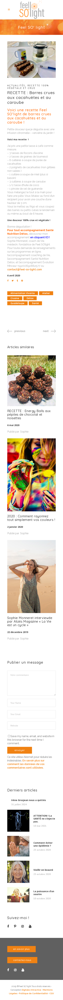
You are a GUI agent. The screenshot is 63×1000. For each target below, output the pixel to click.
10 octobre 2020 (42, 898)
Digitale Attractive (31, 990)
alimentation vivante (22, 293)
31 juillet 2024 (19, 804)
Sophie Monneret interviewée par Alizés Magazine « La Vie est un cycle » (29, 621)
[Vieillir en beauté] (18, 872)
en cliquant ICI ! (40, 237)
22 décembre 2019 (17, 632)
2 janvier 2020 (15, 526)
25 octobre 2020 (42, 849)
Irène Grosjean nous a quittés (28, 800)
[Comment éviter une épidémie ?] (18, 846)
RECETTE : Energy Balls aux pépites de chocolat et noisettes (29, 414)
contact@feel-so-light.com (24, 269)
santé (35, 303)
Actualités (16, 85)
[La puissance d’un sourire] (18, 894)
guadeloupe (17, 303)
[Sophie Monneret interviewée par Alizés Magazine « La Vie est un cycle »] (31, 576)
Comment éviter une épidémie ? (42, 844)
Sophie (24, 431)
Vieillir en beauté (43, 869)
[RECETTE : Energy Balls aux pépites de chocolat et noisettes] (31, 380)
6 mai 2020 (13, 425)
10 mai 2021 (39, 825)
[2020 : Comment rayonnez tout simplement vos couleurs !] (31, 474)
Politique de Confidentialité (33, 993)
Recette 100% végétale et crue (28, 87)
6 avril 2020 (13, 275)
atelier (46, 293)
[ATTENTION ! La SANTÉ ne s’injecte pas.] (18, 821)
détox (30, 298)
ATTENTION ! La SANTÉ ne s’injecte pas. (44, 818)
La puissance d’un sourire (43, 893)
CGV (51, 993)
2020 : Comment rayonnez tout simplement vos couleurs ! (31, 518)
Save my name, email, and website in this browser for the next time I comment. (30, 740)
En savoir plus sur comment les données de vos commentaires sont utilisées (25, 764)
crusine (14, 298)
